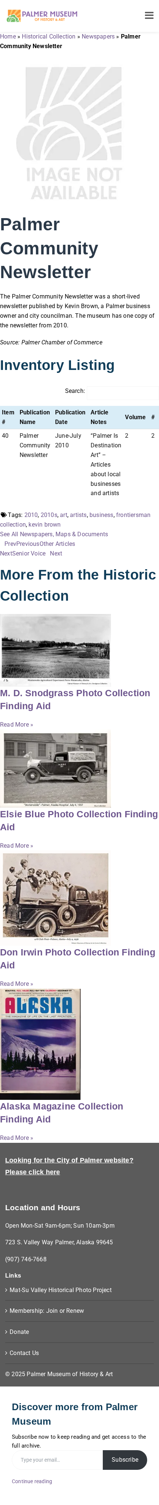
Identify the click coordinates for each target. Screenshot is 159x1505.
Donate (19, 1331)
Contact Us (24, 1352)
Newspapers (98, 36)
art (63, 514)
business (101, 514)
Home (8, 36)
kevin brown (44, 524)
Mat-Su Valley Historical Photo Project (61, 1290)
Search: (75, 390)
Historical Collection (48, 36)
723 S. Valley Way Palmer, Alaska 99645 (59, 1242)
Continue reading (32, 1481)
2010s (49, 514)
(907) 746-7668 (26, 1259)
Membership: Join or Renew (47, 1310)
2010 (31, 514)
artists (78, 514)
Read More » (16, 724)
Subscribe (125, 1459)
